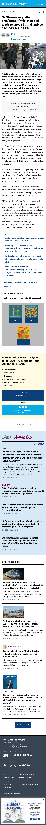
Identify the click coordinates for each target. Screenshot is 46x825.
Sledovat (16, 110)
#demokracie (33, 282)
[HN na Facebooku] (18, 755)
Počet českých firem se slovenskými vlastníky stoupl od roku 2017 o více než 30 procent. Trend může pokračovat (23, 491)
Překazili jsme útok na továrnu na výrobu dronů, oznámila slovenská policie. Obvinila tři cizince (22, 507)
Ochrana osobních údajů (27, 774)
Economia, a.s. (16, 743)
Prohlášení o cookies (25, 777)
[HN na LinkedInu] (24, 755)
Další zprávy (23, 725)
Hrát (15, 320)
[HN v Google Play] (10, 765)
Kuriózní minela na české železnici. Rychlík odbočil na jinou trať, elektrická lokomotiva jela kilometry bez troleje (23, 585)
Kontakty (5, 774)
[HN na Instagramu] (21, 755)
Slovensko (22, 437)
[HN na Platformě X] (15, 755)
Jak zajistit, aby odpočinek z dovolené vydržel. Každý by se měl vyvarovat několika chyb (22, 654)
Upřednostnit (31, 110)
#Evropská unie (20, 282)
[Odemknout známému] (43, 12)
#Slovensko (8, 282)
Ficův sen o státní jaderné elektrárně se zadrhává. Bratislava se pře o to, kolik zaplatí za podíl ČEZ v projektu (22, 524)
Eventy (5, 797)
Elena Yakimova (14, 647)
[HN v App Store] (24, 765)
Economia (6, 781)
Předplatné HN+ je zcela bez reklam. (33, 425)
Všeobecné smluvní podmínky (28, 784)
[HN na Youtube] (31, 755)
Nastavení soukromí (25, 781)
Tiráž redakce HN (8, 777)
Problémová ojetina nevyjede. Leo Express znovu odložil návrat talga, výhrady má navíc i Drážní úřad (20, 624)
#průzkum (7, 286)
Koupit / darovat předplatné (12, 793)
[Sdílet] (39, 12)
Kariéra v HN (7, 784)
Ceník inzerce (7, 787)
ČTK (12, 34)
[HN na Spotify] (28, 755)
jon (15, 34)
